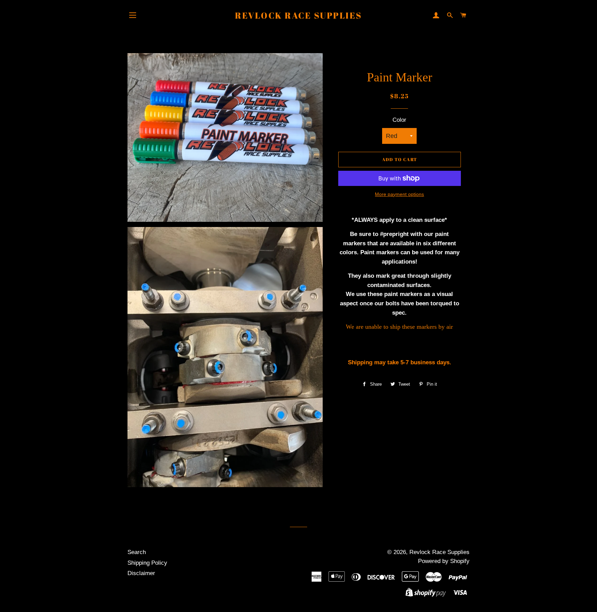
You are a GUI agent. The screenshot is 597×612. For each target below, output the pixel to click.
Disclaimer (141, 573)
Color (399, 120)
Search (136, 552)
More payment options (399, 194)
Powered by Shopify (444, 561)
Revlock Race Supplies (298, 15)
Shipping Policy (147, 563)
